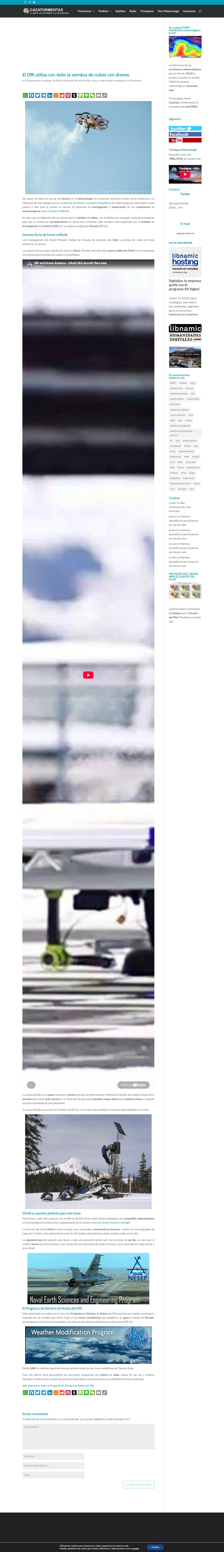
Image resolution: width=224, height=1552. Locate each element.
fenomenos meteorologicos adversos (181, 433)
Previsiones (84, 11)
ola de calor (191, 462)
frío (171, 441)
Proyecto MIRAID (59, 211)
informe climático (190, 441)
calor (192, 394)
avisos (192, 383)
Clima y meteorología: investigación (109, 80)
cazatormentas (193, 399)
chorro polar (175, 404)
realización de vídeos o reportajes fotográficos (86, 203)
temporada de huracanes (180, 483)
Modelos (103, 11)
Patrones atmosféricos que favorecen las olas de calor (184, 520)
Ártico (191, 489)
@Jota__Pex (176, 207)
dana (180, 420)
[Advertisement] (88, 48)
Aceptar (155, 1547)
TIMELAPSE (176, 159)
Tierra (172, 489)
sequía (192, 473)
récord (183, 473)
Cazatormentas (33, 80)
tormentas (182, 489)
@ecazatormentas (178, 203)
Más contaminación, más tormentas (179, 507)
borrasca (189, 388)
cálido (172, 420)
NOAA (180, 462)
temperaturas (188, 478)
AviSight (125, 1222)
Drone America (110, 1222)
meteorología (175, 457)
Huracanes (189, 11)
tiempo (197, 483)
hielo (178, 441)
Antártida (183, 383)
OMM (172, 467)
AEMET (173, 383)
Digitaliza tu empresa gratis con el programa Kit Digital (185, 285)
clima (190, 415)
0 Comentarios (135, 80)
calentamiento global (178, 394)
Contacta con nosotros (183, 314)
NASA (186, 457)
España (188, 420)
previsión (174, 473)
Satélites (121, 11)
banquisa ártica (176, 388)
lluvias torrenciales (186, 451)
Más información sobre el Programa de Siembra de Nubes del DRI (58, 1385)
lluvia (196, 446)
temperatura (175, 478)
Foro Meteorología (168, 11)
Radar (133, 11)
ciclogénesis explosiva (179, 410)
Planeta (181, 467)
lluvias (172, 451)
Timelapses (147, 11)
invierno (187, 446)
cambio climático (177, 399)
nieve (172, 462)
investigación (175, 446)
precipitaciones (193, 467)
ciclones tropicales (177, 415)
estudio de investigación (180, 426)
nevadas (195, 457)
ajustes (135, 1548)
